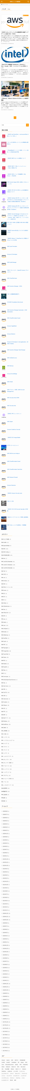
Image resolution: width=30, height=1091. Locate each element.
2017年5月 (6, 1044)
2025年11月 (6, 833)
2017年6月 (6, 1041)
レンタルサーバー (8, 785)
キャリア (6, 743)
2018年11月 (6, 986)
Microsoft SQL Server (10, 1064)
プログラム (6, 775)
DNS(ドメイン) (7, 587)
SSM (5, 695)
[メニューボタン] (1, 1)
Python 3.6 (14, 1066)
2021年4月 (6, 903)
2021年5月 (6, 900)
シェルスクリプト (8, 756)
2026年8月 (6, 811)
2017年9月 (6, 1031)
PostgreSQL (7, 651)
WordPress (6, 724)
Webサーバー (18, 1069)
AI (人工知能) (7, 539)
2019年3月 (6, 974)
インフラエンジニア (8, 740)
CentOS (3, 1062)
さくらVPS (16, 1071)
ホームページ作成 (8, 778)
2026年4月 (6, 824)
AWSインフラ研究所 (15, 1)
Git (4, 599)
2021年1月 (6, 910)
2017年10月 (6, 1028)
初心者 (11, 1080)
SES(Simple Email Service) (10, 679)
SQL (5, 682)
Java (5, 619)
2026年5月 (6, 820)
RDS (5, 660)
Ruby (5, 670)
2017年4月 (6, 1047)
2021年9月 (6, 887)
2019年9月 (6, 954)
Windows (6, 721)
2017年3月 (6, 1050)
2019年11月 (6, 948)
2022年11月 (6, 862)
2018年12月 (6, 983)
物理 (5, 797)
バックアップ (7, 772)
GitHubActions (7, 606)
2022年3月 (6, 875)
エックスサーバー (5, 1073)
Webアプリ (6, 718)
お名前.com (10, 1071)
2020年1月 (6, 942)
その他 (5, 734)
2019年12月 (6, 945)
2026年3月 (6, 827)
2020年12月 (6, 913)
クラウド (6, 746)
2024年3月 (6, 846)
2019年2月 (6, 977)
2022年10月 (6, 865)
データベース (7, 765)
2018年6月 (6, 1002)
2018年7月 (6, 999)
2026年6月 (6, 817)
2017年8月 (6, 1034)
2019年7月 (6, 961)
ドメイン (3, 1075)
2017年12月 (6, 1022)
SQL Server (7, 686)
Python (5, 657)
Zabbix (5, 727)
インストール (21, 1071)
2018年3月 (6, 1012)
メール (5, 781)
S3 (4, 673)
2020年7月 (6, 926)
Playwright (6, 647)
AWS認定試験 (7, 555)
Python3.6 (8, 1066)
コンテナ (6, 753)
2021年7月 (6, 894)
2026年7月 (6, 814)
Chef (5, 571)
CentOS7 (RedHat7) (9, 564)
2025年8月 (6, 836)
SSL (2, 1069)
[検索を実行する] (27, 125)
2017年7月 (6, 1037)
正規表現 (6, 794)
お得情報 (6, 730)
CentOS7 (8, 1062)
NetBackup (6, 635)
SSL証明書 (7, 1069)
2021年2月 (6, 907)
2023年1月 (6, 855)
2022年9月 (6, 868)
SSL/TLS (6, 692)
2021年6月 (6, 897)
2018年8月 (6, 996)
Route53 (6, 666)
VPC (5, 708)
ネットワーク (7, 769)
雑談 (5, 801)
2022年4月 (6, 871)
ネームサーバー (16, 1075)
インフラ (6, 737)
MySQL (5, 631)
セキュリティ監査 (8, 762)
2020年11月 (6, 916)
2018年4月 (6, 1009)
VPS (5, 711)
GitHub (5, 603)
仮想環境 (6, 788)
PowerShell (6, 654)
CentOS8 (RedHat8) (9, 567)
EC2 (5, 593)
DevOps (6, 580)
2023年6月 (6, 852)
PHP (5, 644)
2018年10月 (6, 990)
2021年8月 (6, 891)
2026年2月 (6, 830)
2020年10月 (6, 919)
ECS (5, 596)
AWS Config (6, 552)
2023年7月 (6, 849)
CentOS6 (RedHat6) (9, 561)
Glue (5, 609)
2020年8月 (6, 923)
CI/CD (5, 574)
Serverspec (6, 676)
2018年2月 (6, 1015)
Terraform (6, 702)
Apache (8, 1060)
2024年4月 (6, 843)
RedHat (6, 663)
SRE (5, 689)
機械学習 (6, 791)
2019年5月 (6, 967)
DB (18, 1062)
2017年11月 (6, 1025)
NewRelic (6, 638)
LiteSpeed (6, 628)
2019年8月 (6, 958)
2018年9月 (6, 993)
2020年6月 (6, 929)
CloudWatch (14, 1062)
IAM (5, 615)
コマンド (6, 749)
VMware (6, 705)
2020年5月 (6, 932)
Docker (5, 590)
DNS (26, 1062)
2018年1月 (6, 1018)
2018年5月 (6, 1006)
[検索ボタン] (28, 1)
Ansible (6, 542)
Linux (5, 625)
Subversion (6, 698)
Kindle (5, 622)
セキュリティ (7, 759)
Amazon (3, 1060)
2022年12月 (6, 859)
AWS (5, 548)
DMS (5, 583)
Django (22, 1062)
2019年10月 (6, 951)
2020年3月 (6, 938)
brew (5, 558)
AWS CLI (16, 1060)
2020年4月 (6, 935)
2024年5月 (6, 840)
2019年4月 (6, 970)
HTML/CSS (7, 612)
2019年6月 (6, 964)
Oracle (5, 641)
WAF (5, 714)
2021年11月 (6, 881)
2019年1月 (6, 980)
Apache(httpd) (7, 545)
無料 (15, 1080)
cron (5, 577)
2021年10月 (6, 884)
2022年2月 (6, 878)
